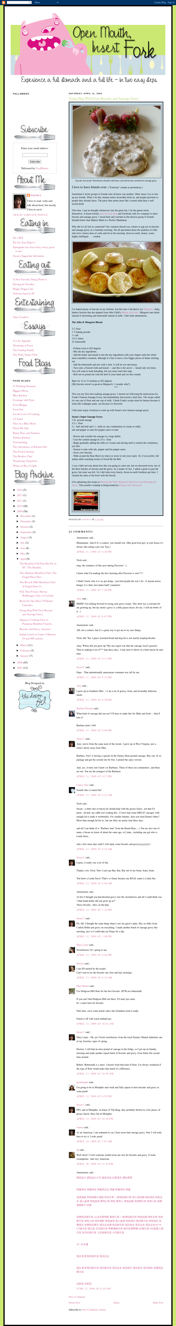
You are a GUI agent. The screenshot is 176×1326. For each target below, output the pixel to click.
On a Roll (18, 237)
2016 (20, 490)
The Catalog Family (23, 350)
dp (77, 1149)
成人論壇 (84, 1201)
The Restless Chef (22, 456)
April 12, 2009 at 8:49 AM (94, 883)
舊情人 (119, 1201)
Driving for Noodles (23, 284)
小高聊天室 (118, 1232)
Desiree (80, 963)
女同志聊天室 (89, 1232)
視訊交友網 (106, 1224)
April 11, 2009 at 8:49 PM (94, 730)
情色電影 (99, 1220)
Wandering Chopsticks (25, 461)
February (25, 650)
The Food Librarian (23, 451)
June (23, 548)
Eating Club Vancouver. (130, 485)
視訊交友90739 (153, 1224)
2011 (20, 500)
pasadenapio (82, 1082)
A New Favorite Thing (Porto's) (30, 279)
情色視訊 (153, 1220)
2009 (20, 511)
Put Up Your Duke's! (24, 242)
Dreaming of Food (23, 345)
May (23, 553)
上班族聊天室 (104, 1232)
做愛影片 (81, 1205)
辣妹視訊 (150, 1197)
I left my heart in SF (24, 293)
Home (116, 1302)
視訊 (78, 1256)
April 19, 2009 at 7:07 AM (94, 1141)
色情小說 (152, 1201)
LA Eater (18, 418)
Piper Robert (82, 986)
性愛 (89, 1205)
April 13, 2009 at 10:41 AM (95, 1023)
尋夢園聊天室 (115, 1228)
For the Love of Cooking (26, 414)
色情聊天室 (140, 1201)
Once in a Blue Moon (24, 423)
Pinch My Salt (20, 428)
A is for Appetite (22, 340)
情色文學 (109, 1197)
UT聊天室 (81, 1228)
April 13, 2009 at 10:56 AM (95, 1073)
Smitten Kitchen (21, 437)
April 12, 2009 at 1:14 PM (94, 909)
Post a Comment (77, 1296)
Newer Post (74, 1302)
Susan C (80, 667)
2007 (20, 667)
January (24, 655)
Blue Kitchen (20, 395)
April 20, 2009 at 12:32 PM (94, 1163)
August (24, 537)
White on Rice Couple (25, 465)
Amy (78, 598)
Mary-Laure (82, 944)
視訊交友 (140, 1224)
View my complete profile (30, 215)
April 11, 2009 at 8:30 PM (94, 699)
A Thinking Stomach (24, 386)
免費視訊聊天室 (84, 1216)
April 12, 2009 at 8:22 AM (94, 795)
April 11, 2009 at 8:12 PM (94, 677)
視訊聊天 (127, 1267)
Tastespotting (20, 442)
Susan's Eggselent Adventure (28, 256)
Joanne (79, 1127)
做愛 (159, 1201)
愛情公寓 (105, 1201)
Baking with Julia (130, 312)
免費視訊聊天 (91, 1224)
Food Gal (18, 409)
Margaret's (149, 309)
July (22, 542)
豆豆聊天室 (102, 1228)
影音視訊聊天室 (90, 1256)
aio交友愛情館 (101, 1216)
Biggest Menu (20, 390)
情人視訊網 (138, 1197)
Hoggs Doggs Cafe (23, 288)
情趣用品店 (103, 1189)
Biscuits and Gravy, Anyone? (35, 629)
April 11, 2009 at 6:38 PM (94, 551)
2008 (20, 662)
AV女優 (84, 1244)
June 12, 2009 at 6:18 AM (93, 1288)
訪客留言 (117, 1177)
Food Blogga (20, 404)
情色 (113, 1201)
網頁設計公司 (94, 1177)
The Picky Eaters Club (25, 354)
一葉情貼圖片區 (123, 1197)
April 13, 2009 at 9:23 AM (94, 977)
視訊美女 (130, 1224)
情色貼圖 (129, 1201)
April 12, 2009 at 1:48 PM (94, 936)
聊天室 (91, 1228)
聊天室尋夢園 (130, 1228)
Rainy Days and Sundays (26, 433)
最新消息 (107, 1177)
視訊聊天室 (142, 1220)
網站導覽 (127, 1177)
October (25, 526)
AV (78, 1244)
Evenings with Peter (23, 400)
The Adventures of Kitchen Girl (30, 446)
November (26, 521)
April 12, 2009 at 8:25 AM (94, 849)
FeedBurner (42, 168)
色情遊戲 (81, 1197)
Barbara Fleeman (84, 708)
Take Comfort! (21, 317)
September (26, 532)
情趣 (112, 1189)
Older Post (158, 1302)
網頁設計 (81, 1177)
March (24, 645)
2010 (20, 506)
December (26, 516)
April (23, 558)
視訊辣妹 (148, 1267)
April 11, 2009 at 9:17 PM (94, 776)
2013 (20, 495)
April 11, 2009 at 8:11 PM (94, 658)
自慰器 (80, 1283)
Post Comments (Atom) (94, 1309)
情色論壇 (95, 1201)
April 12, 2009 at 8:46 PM (94, 954)
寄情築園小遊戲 (95, 1197)
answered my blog (108, 213)
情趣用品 (81, 1189)
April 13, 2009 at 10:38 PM (94, 1118)
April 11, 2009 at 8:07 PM (94, 616)
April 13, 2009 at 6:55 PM (94, 1096)
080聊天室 (144, 1228)
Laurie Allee (82, 784)
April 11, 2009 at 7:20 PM (94, 590)
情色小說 (89, 1220)
